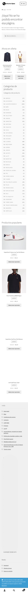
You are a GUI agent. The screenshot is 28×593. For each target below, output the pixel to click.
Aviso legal (6, 411)
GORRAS (8, 147)
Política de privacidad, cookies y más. (13, 436)
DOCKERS (8, 138)
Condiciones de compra (9, 417)
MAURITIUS (8, 159)
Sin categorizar (9, 196)
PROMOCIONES (10, 188)
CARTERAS (8, 124)
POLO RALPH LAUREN (11, 182)
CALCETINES (9, 115)
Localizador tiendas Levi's (10, 552)
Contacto (6, 420)
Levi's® (7, 156)
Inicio (4, 9)
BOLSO (7, 110)
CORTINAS (6, 423)
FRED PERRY (9, 144)
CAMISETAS (8, 121)
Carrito (21, 589)
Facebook (6, 565)
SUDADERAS (9, 199)
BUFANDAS (8, 112)
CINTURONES (9, 133)
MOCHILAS (8, 162)
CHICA (7, 130)
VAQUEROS (8, 208)
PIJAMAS (8, 179)
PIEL (7, 173)
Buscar (14, 590)
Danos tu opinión (8, 571)
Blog (5, 414)
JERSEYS (8, 150)
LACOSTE (8, 153)
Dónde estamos (8, 568)
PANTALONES (9, 167)
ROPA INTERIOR (10, 190)
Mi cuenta (4, 590)
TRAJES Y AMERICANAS (11, 205)
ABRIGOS (8, 98)
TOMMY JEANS (9, 202)
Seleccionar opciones (7, 77)
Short (7, 193)
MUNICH (8, 164)
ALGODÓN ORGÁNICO (11, 104)
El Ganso (6, 425)
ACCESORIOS (9, 101)
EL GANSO (8, 141)
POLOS (7, 185)
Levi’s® (5, 428)
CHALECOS (8, 127)
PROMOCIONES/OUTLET (10, 442)
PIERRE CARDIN (10, 176)
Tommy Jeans (7, 449)
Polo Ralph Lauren (8, 439)
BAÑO (7, 107)
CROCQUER (8, 136)
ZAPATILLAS (9, 211)
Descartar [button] (4, 585)
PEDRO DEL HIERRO (11, 170)
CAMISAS (8, 118)
